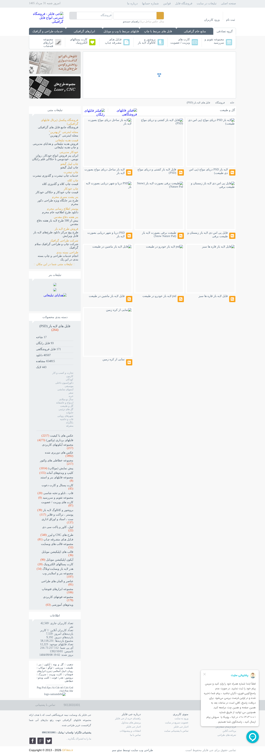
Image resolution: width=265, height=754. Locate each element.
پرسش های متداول (131, 722)
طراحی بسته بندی (67, 252)
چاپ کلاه (72, 180)
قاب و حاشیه (66, 419)
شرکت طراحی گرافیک (64, 240)
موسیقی (69, 386)
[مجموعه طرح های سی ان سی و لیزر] (55, 97)
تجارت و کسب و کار (62, 372)
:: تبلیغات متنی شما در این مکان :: (56, 264)
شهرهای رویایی (65, 415)
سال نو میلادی (66, 399)
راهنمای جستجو (131, 21)
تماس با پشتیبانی (45, 704)
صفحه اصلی (228, 3)
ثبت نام (230, 19)
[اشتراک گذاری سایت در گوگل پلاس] (40, 740)
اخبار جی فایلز (181, 726)
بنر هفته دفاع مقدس (66, 217)
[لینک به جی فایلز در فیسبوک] (32, 740)
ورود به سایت (181, 718)
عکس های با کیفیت (57, 435)
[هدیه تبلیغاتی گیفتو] (55, 290)
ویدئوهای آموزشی (59, 604)
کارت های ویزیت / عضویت (180, 41)
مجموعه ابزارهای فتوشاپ (48, 42)
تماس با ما (135, 735)
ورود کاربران (212, 19)
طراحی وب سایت (142, 750)
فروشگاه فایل (183, 3)
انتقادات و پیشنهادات (130, 730)
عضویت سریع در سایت (176, 722)
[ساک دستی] (55, 285)
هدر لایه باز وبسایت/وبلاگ (55, 568)
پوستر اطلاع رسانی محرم (62, 208)
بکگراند (69, 422)
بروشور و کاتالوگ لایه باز (147, 41)
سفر (71, 392)
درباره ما (132, 3)
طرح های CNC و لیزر (56, 534)
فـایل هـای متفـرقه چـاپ (113, 41)
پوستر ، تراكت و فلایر (56, 514)
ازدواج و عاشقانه (64, 402)
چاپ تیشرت (71, 172)
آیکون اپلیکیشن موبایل (56, 559)
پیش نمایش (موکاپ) (56, 468)
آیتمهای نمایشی (65, 389)
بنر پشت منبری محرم (65, 197)
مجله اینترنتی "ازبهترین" (63, 132)
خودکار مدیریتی (68, 152)
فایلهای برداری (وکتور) (55, 440)
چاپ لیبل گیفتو (69, 163)
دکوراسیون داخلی (64, 382)
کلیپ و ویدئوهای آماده (56, 472)
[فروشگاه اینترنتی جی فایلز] (46, 21)
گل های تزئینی (66, 409)
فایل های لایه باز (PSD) (54, 328)
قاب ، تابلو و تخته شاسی (55, 493)
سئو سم (117, 750)
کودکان (69, 379)
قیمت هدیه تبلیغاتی (66, 140)
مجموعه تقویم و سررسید (214, 41)
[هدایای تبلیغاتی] (55, 300)
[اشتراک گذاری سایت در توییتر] (48, 740)
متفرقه (69, 425)
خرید (71, 396)
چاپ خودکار (71, 188)
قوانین (167, 3)
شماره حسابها (150, 3)
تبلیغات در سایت (207, 3)
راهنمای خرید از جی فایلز (128, 718)
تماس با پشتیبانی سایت (176, 730)
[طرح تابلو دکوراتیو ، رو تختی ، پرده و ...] (55, 72)
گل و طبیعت (66, 406)
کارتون (69, 376)
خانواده (69, 412)
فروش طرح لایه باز (66, 228)
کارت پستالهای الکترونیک (78, 41)
